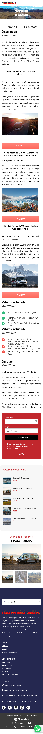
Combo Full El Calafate (22, 488)
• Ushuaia (6, 662)
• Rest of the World (10, 674)
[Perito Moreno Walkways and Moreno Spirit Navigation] (7, 511)
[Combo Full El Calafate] (7, 491)
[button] (5, 558)
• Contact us (7, 649)
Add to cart (23, 437)
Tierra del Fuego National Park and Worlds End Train (25, 498)
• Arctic (5, 671)
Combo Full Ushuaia (21, 478)
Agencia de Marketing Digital (25, 726)
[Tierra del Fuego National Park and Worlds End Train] (7, 501)
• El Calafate (7, 665)
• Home (5, 646)
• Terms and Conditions (11, 652)
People (7, 427)
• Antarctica (7, 668)
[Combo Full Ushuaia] (7, 480)
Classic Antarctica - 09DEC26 (25, 519)
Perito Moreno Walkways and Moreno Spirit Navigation (25, 508)
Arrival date (9, 418)
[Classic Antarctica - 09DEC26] (7, 521)
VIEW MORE (20, 146)
